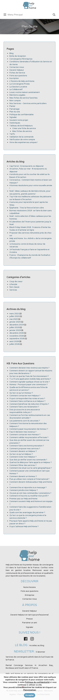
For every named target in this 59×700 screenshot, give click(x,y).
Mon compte (15, 100)
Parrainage (14, 109)
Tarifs (12, 134)
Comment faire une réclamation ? (24, 407)
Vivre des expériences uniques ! (23, 142)
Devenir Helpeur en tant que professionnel (29, 615)
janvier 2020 (14, 322)
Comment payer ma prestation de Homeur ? (28, 429)
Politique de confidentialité (21, 114)
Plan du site (14, 111)
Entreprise (29, 595)
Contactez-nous (16, 67)
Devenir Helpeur (16, 70)
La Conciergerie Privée (19, 84)
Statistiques (14, 123)
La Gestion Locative (18, 86)
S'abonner (40, 652)
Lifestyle (13, 284)
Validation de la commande (21, 137)
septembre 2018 (16, 338)
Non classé (14, 287)
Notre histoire (29, 587)
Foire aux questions (18, 75)
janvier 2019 (14, 330)
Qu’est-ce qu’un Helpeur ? (21, 454)
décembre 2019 (16, 324)
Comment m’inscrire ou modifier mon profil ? (29, 496)
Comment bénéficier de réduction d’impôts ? (29, 404)
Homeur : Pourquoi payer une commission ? (28, 384)
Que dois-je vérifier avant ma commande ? (28, 459)
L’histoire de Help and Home (21, 81)
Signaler (13, 117)
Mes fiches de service (22, 131)
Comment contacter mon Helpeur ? (24, 395)
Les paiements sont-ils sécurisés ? (24, 420)
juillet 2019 (14, 327)
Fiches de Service (17, 72)
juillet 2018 (14, 344)
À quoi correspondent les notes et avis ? (27, 398)
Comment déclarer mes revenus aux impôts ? (29, 368)
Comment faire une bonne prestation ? (26, 445)
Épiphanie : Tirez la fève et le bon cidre (26, 207)
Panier (12, 106)
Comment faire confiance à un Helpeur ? (27, 401)
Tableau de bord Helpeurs (21, 125)
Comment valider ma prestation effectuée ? (28, 437)
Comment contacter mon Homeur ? (24, 434)
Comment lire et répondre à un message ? (28, 487)
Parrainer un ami (29, 622)
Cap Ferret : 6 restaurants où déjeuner (26, 166)
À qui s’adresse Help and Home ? (24, 526)
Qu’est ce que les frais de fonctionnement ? (29, 376)
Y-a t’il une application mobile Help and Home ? (30, 379)
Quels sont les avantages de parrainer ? (27, 512)
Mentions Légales (17, 95)
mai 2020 (13, 319)
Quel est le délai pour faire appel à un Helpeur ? (30, 462)
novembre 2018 (16, 336)
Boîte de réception (17, 56)
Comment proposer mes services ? (24, 448)
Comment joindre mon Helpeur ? (23, 490)
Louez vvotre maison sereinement (24, 92)
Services (13, 290)
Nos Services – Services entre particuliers (28, 103)
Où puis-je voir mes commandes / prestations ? (30, 493)
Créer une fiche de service (24, 128)
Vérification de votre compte (22, 139)
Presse (29, 619)
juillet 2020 (14, 316)
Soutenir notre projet (18, 120)
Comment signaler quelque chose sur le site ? (29, 382)
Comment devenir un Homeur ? (23, 476)
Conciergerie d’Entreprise (20, 59)
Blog (11, 53)
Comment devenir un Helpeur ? (23, 451)
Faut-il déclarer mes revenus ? (22, 432)
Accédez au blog (36, 645)
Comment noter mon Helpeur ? (23, 457)
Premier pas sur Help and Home (23, 498)
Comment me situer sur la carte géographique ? (30, 468)
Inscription (14, 78)
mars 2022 (14, 313)
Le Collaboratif (16, 89)
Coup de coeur (15, 281)
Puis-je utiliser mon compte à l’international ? (29, 479)
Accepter (29, 695)
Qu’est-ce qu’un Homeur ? (21, 393)
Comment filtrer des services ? (23, 465)
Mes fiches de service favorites (23, 98)
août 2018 (14, 341)
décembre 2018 (16, 333)
